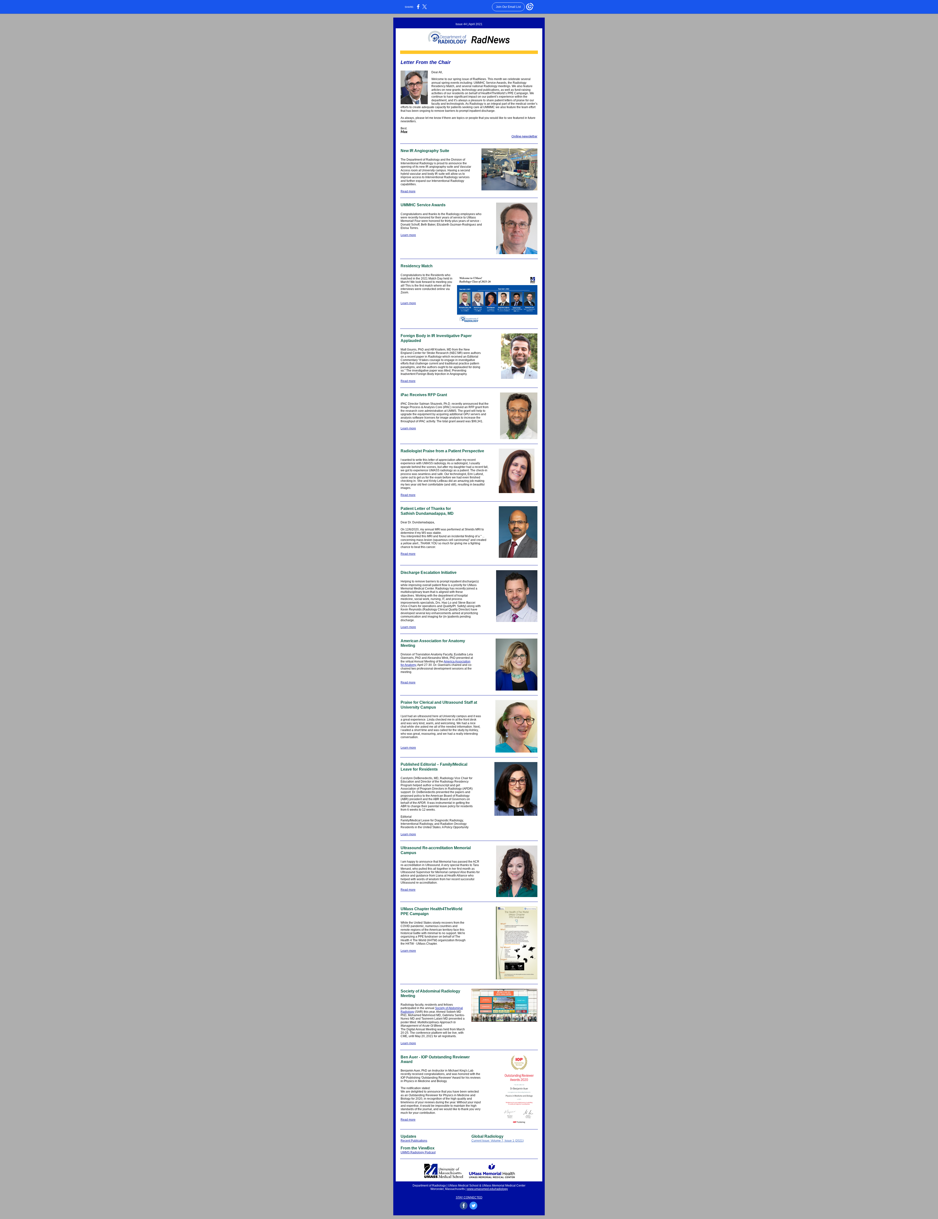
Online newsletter (524, 136)
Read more (408, 191)
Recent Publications (414, 1140)
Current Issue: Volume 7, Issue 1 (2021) (497, 1140)
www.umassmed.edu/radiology (487, 1189)
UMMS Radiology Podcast (418, 1152)
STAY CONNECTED (469, 1197)
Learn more (408, 235)
